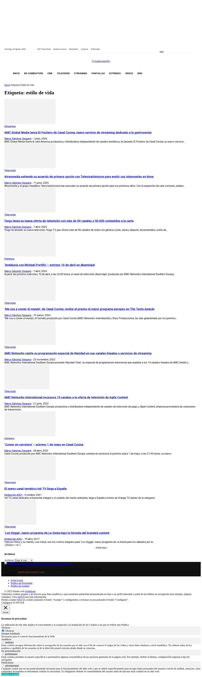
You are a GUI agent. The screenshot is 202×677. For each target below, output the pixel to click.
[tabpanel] (101, 636)
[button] (194, 73)
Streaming (10, 126)
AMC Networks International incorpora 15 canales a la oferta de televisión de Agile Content (66, 397)
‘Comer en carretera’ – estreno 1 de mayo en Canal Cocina (43, 444)
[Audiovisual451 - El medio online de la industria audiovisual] (101, 63)
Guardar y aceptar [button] (10, 674)
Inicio (7, 85)
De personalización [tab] (10, 651)
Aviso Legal (17, 580)
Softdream (30, 591)
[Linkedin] (168, 47)
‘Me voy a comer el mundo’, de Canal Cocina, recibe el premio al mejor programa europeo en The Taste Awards (79, 309)
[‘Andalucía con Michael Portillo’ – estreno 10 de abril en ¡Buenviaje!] (30, 255)
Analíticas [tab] (6, 639)
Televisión (10, 170)
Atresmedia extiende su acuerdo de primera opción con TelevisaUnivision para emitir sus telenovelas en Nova (79, 176)
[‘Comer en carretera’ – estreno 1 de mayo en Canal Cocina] (30, 435)
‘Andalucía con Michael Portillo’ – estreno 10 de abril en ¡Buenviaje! (49, 265)
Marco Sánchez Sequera (17, 138)
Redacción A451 (13, 494)
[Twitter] (171, 47)
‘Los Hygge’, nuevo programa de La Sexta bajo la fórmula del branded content (56, 533)
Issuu (161, 51)
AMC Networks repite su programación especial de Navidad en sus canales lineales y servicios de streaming (78, 353)
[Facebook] (161, 47)
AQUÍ (21, 597)
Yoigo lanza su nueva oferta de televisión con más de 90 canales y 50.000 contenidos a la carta (69, 221)
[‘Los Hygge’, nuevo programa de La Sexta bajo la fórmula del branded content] (20, 523)
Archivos (9, 560)
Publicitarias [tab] (7, 662)
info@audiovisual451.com (31, 572)
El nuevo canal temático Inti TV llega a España (35, 488)
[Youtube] (175, 47)
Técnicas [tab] (5, 627)
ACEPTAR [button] (18, 602)
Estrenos (9, 258)
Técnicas (9, 630)
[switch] (3, 642)
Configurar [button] (6, 602)
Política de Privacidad (21, 583)
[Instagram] (164, 47)
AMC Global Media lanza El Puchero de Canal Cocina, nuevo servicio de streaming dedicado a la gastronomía (78, 132)
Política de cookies (20, 586)
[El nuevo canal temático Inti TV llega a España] (30, 479)
